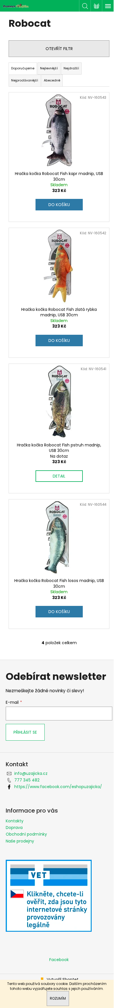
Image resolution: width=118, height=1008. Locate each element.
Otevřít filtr (59, 49)
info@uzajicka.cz (31, 773)
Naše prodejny (20, 841)
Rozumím (58, 998)
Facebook (59, 960)
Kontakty (14, 821)
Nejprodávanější (24, 80)
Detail (59, 476)
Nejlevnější (49, 68)
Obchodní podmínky (26, 834)
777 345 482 (27, 780)
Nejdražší (71, 68)
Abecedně (52, 80)
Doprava (14, 827)
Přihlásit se (25, 732)
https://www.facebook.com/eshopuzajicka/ (58, 787)
